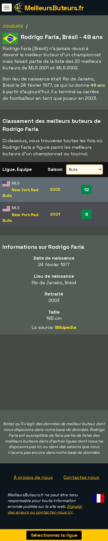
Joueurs (13, 26)
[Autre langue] (97, 497)
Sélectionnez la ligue (54, 535)
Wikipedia (65, 327)
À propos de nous (33, 477)
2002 (55, 189)
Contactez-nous (81, 477)
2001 (55, 214)
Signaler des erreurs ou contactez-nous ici (45, 509)
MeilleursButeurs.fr (54, 7)
